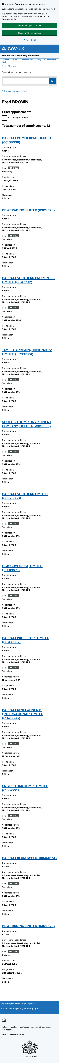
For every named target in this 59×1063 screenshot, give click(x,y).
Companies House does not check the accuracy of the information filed (29, 60)
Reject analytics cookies (29, 33)
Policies (5, 1027)
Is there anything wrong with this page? (19, 1008)
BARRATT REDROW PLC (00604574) (29, 858)
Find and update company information (20, 55)
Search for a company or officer (17, 72)
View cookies (29, 39)
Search (52, 81)
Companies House (16, 1034)
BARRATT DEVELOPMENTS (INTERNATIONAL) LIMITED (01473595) (22, 714)
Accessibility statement (40, 1027)
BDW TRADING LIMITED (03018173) (28, 210)
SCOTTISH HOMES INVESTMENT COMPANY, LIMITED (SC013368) (26, 424)
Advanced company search (14, 91)
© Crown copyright (30, 1056)
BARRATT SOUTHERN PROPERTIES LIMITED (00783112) (28, 280)
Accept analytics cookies (29, 25)
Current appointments (19, 117)
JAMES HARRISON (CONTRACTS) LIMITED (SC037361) (27, 352)
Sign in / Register (9, 66)
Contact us (24, 1027)
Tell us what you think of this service (18, 1003)
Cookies (14, 1027)
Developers (7, 1029)
